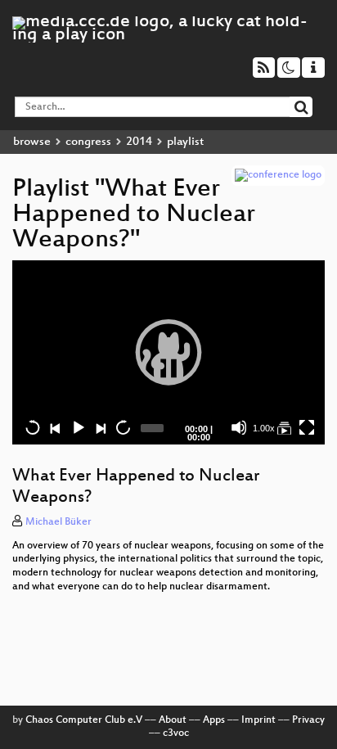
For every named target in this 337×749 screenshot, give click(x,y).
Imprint (258, 720)
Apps (214, 720)
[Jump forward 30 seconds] (122, 427)
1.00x (264, 428)
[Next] (99, 427)
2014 (139, 142)
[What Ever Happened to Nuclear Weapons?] (283, 427)
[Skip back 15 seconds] (32, 427)
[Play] (168, 352)
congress (88, 142)
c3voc (176, 733)
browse (32, 142)
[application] (168, 352)
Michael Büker (58, 522)
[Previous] (54, 427)
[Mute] (238, 427)
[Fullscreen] (306, 427)
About (172, 720)
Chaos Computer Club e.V (83, 720)
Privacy (308, 720)
